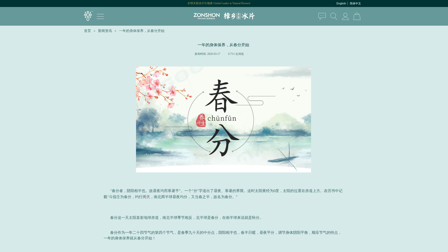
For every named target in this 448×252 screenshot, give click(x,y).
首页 (87, 31)
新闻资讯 (105, 31)
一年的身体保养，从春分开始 (141, 31)
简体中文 (355, 3)
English (341, 3)
